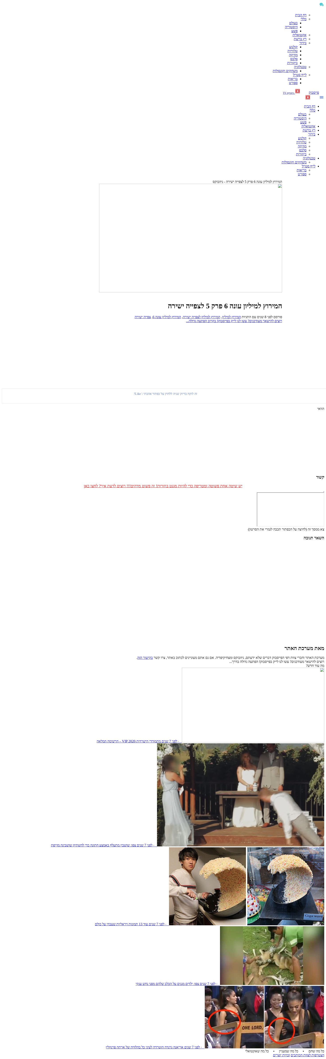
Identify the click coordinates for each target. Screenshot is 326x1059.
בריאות (293, 79)
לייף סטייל (299, 75)
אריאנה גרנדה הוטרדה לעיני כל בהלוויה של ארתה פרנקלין (144, 1047)
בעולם (293, 23)
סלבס (294, 59)
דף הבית (300, 15)
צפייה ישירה (143, 317)
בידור (302, 43)
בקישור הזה (145, 658)
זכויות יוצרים (281, 1055)
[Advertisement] (303, 249)
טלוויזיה (292, 51)
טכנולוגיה (300, 67)
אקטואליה (299, 35)
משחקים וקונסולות (285, 71)
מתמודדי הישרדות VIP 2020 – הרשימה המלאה (129, 741)
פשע (294, 31)
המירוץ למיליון (231, 317)
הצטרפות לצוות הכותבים (307, 1055)
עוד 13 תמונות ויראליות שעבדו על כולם (121, 924)
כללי (303, 19)
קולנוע (293, 47)
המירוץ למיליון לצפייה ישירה (201, 317)
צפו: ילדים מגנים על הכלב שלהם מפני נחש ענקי (167, 984)
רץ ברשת (300, 39)
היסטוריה (291, 27)
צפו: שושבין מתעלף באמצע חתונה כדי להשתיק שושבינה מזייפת (93, 845)
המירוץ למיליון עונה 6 (167, 317)
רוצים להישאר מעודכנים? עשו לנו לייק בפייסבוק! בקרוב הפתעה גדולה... (234, 321)
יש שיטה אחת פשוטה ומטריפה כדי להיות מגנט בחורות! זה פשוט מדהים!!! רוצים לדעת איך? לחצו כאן (163, 486)
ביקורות (292, 63)
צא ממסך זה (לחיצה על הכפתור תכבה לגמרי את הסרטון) (286, 529)
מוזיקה (293, 55)
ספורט (293, 83)
